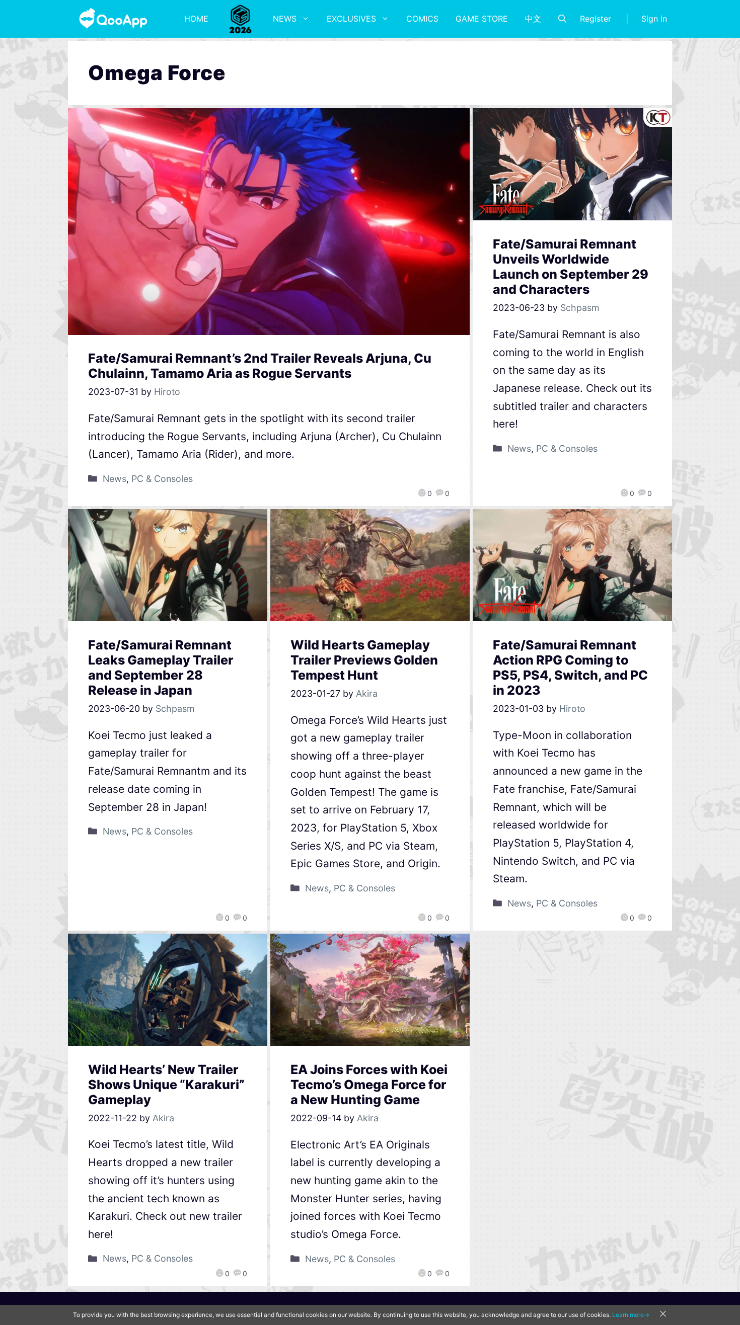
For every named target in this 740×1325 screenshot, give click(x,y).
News (285, 19)
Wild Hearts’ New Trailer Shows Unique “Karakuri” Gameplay (166, 1084)
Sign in (654, 19)
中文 (533, 19)
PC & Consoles (162, 478)
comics (422, 19)
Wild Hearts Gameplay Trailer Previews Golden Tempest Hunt (364, 660)
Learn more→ (630, 1314)
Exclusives (351, 19)
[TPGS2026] (240, 18)
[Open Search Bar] (562, 19)
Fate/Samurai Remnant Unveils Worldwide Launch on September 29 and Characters (570, 266)
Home (196, 19)
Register (595, 19)
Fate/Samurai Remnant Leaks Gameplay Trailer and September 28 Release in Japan (161, 667)
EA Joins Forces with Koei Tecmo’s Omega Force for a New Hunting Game (369, 1084)
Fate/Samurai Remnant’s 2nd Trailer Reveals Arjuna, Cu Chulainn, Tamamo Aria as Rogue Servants (259, 366)
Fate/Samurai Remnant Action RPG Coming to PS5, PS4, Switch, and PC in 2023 (570, 667)
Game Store (482, 19)
